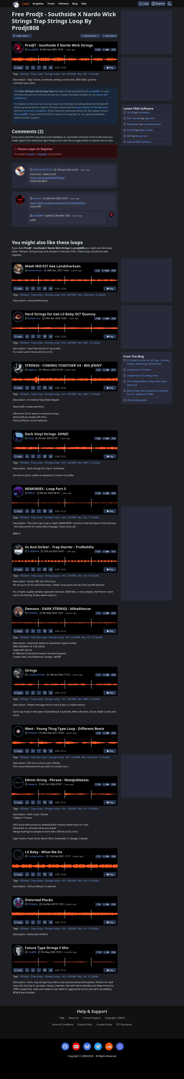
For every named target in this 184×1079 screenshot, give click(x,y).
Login (19, 67)
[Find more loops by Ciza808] (27, 970)
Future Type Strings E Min (47, 947)
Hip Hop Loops (39, 637)
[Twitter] (98, 1046)
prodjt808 (33, 49)
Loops (25, 3)
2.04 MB (71, 462)
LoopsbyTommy (36, 674)
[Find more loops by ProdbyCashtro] (27, 874)
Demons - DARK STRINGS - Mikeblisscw (58, 608)
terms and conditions (35, 110)
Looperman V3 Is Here (139, 369)
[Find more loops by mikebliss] (27, 631)
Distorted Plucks (39, 899)
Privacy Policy (85, 1024)
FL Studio (94, 73)
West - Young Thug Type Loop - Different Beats (64, 728)
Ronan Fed (141, 136)
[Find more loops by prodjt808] (27, 67)
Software (63, 3)
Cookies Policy (104, 1024)
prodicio (37, 198)
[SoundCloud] (109, 1046)
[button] (169, 3)
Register (42, 154)
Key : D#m (83, 462)
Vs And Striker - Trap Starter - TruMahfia (59, 547)
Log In (31, 154)
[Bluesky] (87, 1046)
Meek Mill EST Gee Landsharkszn (53, 266)
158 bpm (24, 73)
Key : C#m (83, 342)
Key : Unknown (86, 294)
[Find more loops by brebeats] (27, 751)
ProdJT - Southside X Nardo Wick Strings (59, 45)
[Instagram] (120, 1046)
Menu (22, 35)
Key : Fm (82, 808)
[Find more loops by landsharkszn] (27, 288)
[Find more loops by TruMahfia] (27, 569)
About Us (74, 1017)
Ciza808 (32, 952)
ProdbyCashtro (36, 856)
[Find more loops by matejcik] (27, 802)
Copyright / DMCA (115, 1017)
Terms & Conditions (62, 1024)
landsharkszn (35, 270)
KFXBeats (33, 904)
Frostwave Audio (152, 124)
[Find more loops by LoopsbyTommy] (27, 693)
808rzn (31, 493)
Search (111, 35)
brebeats (33, 732)
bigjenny (32, 369)
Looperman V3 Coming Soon (142, 375)
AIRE (129, 136)
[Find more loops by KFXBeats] (27, 922)
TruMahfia (33, 551)
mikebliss (33, 613)
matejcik (32, 784)
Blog (74, 3)
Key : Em (86, 637)
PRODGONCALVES (43, 169)
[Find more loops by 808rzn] (27, 511)
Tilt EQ (130, 112)
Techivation (144, 112)
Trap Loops (37, 73)
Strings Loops (52, 73)
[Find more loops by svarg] (27, 456)
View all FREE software (139, 141)
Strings (31, 670)
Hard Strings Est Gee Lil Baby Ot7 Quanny (60, 314)
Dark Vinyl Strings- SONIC (47, 433)
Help (83, 3)
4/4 (63, 73)
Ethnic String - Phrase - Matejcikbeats (57, 779)
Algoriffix (149, 118)
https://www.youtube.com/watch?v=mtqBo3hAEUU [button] (58, 203)
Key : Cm (82, 928)
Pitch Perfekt (134, 118)
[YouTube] (76, 1046)
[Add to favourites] (39, 67)
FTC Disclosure (124, 1024)
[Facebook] (65, 1046)
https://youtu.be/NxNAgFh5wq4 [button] (47, 177)
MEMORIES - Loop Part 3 (45, 488)
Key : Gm (82, 575)
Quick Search (90, 35)
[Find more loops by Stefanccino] (27, 336)
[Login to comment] (44, 67)
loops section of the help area (92, 107)
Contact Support (92, 1017)
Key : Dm (82, 73)
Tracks (51, 3)
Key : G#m (83, 394)
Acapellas (38, 3)
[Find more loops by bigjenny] (27, 388)
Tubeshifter (133, 124)
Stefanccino (34, 318)
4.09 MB (71, 73)
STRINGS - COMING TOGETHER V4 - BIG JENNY (63, 365)
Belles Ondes (146, 130)
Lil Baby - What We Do (43, 851)
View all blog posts (137, 400)
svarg (31, 438)
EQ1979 (131, 130)
